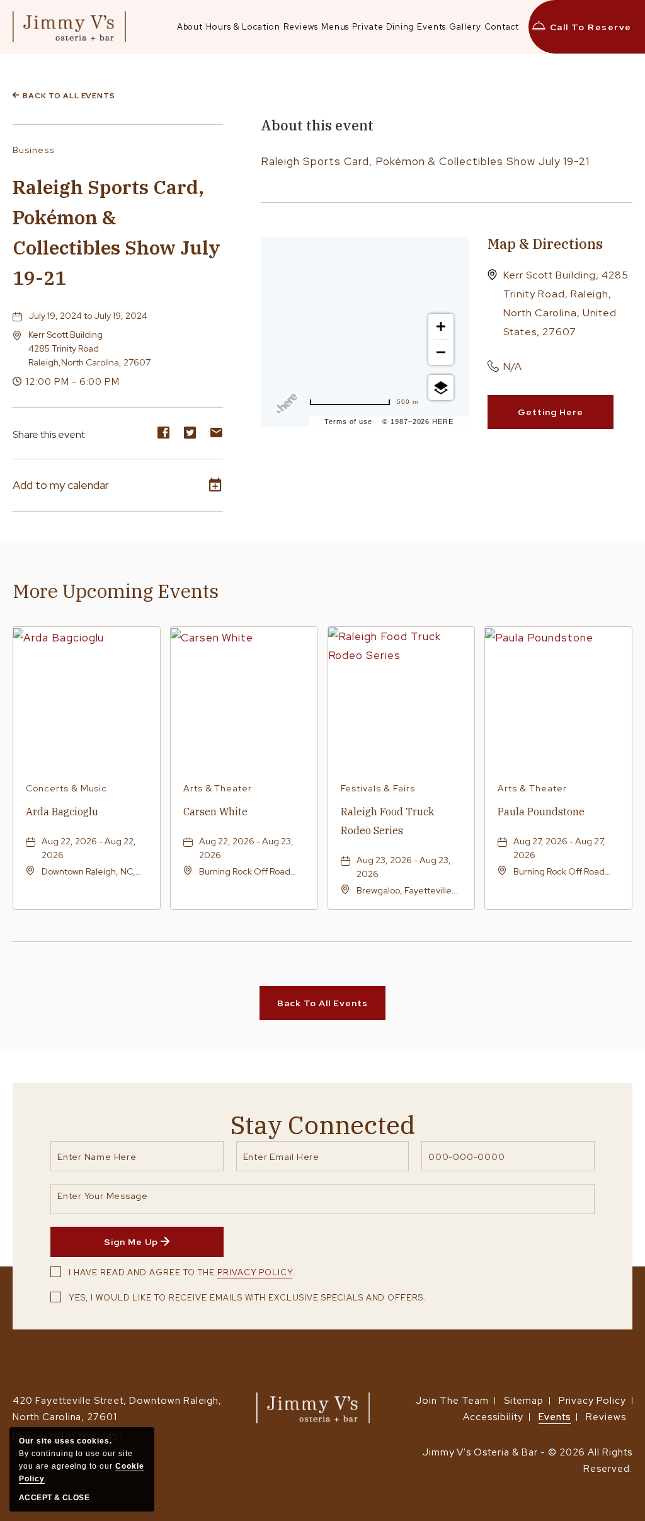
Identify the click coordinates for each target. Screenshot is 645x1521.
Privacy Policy (254, 1272)
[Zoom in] (441, 326)
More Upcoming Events (116, 590)
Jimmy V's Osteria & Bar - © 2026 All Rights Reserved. (527, 1460)
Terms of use (348, 421)
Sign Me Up (153, 1246)
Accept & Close (54, 1497)
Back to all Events (69, 96)
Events (555, 1417)
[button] (89, 348)
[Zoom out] (441, 352)
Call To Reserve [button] (591, 27)
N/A (512, 366)
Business (33, 150)
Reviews (606, 1417)
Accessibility (493, 1417)
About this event (317, 125)
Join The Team (452, 1400)
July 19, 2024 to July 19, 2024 (87, 315)
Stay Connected (323, 1124)
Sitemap (524, 1400)
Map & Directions (545, 243)
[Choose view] (441, 387)
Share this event (49, 434)
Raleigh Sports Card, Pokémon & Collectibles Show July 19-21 (116, 232)
